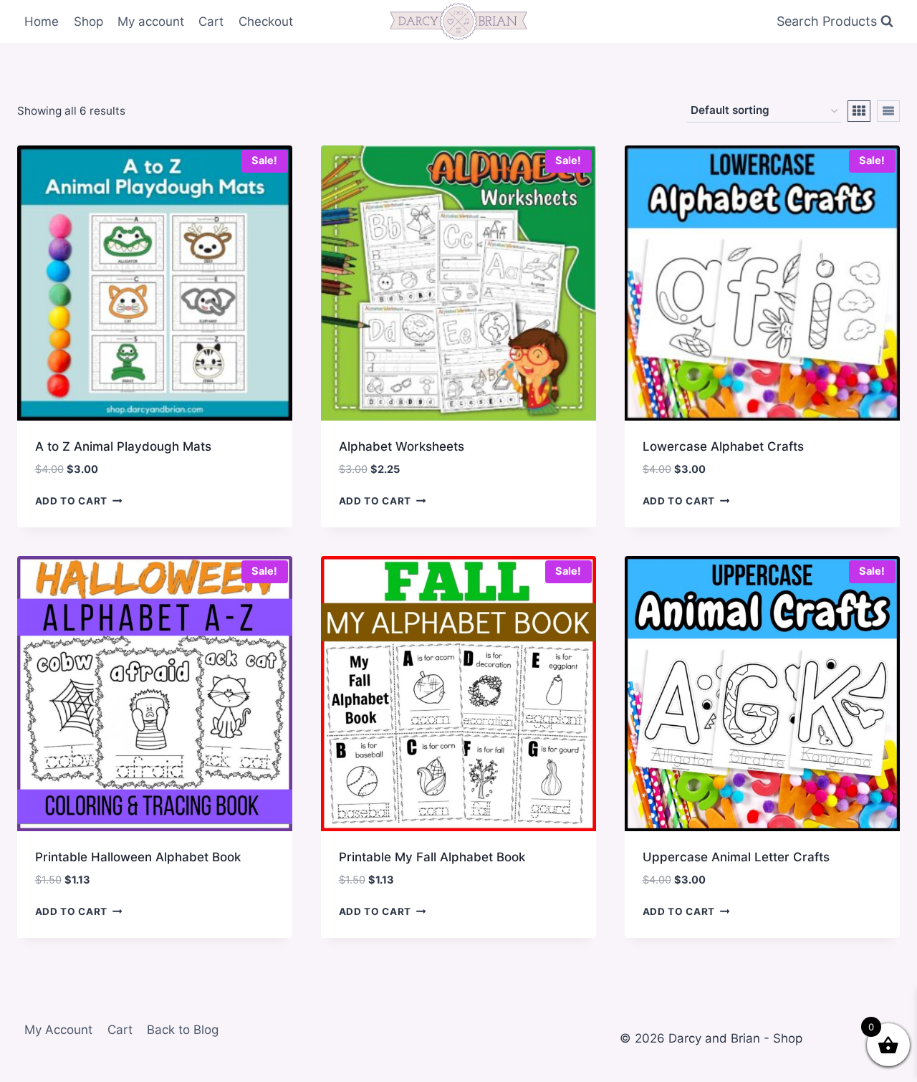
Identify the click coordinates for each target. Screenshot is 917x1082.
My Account (58, 1030)
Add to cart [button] (71, 501)
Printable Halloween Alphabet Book (138, 857)
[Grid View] (859, 111)
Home (41, 21)
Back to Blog (183, 1030)
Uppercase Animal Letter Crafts (736, 857)
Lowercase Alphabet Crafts (723, 446)
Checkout (266, 21)
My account (150, 21)
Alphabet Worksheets (401, 446)
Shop (88, 21)
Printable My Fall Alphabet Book (432, 857)
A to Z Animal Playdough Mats (123, 446)
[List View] (888, 111)
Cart (211, 21)
